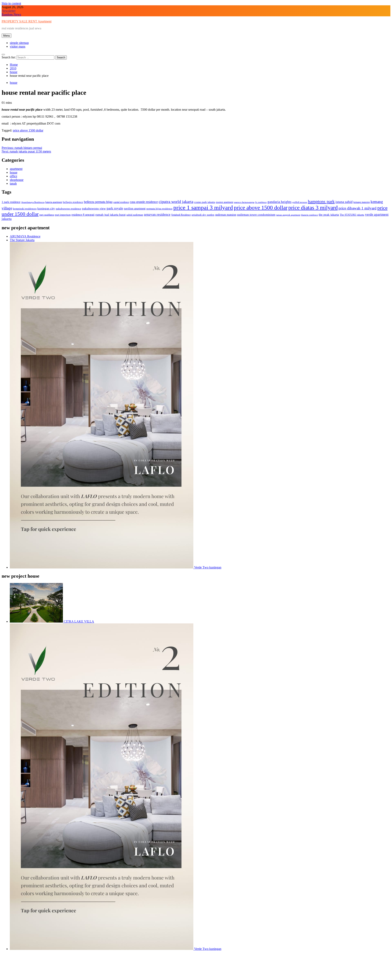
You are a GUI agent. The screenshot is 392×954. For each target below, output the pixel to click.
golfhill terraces (299, 202)
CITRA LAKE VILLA (78, 621)
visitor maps (17, 46)
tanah (13, 183)
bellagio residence (73, 202)
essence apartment (224, 202)
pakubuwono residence (68, 208)
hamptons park (321, 201)
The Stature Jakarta (22, 240)
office (13, 176)
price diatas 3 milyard (313, 207)
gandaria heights (279, 202)
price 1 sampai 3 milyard (203, 207)
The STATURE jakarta (352, 214)
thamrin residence (309, 215)
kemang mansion (361, 202)
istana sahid (344, 202)
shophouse (16, 180)
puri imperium (63, 214)
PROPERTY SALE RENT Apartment (26, 21)
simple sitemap (19, 43)
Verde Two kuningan (207, 567)
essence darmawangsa (244, 202)
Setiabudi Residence (181, 214)
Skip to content (11, 3)
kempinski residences (25, 208)
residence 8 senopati (83, 214)
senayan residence (157, 214)
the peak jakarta (329, 214)
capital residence (121, 202)
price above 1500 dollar (28, 130)
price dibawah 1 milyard (357, 208)
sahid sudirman (134, 214)
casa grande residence (144, 202)
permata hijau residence (159, 208)
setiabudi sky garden (203, 214)
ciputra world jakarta (176, 201)
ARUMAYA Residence (25, 236)
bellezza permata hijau (98, 202)
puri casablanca (46, 214)
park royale (115, 208)
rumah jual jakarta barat (110, 214)
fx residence (261, 202)
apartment (16, 169)
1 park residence (11, 202)
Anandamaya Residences (33, 202)
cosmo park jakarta (204, 202)
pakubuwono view (94, 208)
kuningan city (46, 208)
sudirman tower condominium (256, 214)
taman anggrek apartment (288, 215)
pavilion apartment (135, 208)
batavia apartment (53, 202)
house (13, 82)
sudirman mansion (225, 214)
